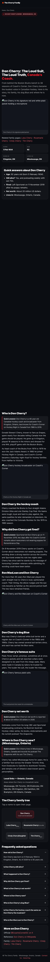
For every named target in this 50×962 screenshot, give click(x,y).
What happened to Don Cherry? (17, 874)
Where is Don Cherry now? (15, 896)
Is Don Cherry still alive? (14, 867)
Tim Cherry (27, 141)
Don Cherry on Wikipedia (25, 937)
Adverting (26, 958)
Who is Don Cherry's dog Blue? (16, 903)
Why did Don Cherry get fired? (16, 881)
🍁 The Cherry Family (11, 3)
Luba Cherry (26, 138)
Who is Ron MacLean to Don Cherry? (19, 920)
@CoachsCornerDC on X (22, 933)
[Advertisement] (25, 43)
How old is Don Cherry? (13, 852)
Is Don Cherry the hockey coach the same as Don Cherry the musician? (22, 911)
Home (4, 10)
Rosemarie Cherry (34, 825)
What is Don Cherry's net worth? (17, 888)
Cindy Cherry (15, 141)
